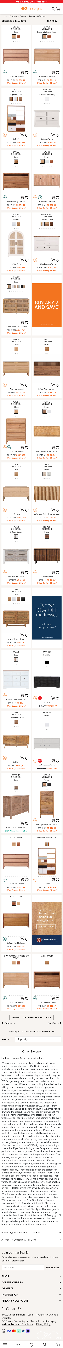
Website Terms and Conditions (17, 1324)
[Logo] (31, 9)
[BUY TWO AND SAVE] (47, 305)
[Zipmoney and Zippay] (28, 1331)
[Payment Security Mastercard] (14, 1331)
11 (23, 877)
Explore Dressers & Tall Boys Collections (22, 1058)
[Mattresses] (47, 618)
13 (27, 877)
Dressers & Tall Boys (37, 16)
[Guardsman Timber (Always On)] (47, 923)
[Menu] (6, 1344)
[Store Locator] (19, 1344)
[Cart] (58, 1344)
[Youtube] (13, 1308)
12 (25, 877)
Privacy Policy (43, 1324)
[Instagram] (7, 1308)
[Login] (33, 1344)
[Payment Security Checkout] (3, 1331)
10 (21, 877)
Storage (23, 16)
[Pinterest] (19, 1308)
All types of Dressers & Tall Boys (18, 1239)
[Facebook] (2, 1308)
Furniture (13, 16)
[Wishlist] (28, 74)
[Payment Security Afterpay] (19, 1331)
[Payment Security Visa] (8, 1330)
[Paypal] (23, 1331)
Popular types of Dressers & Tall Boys (21, 1232)
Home (4, 16)
